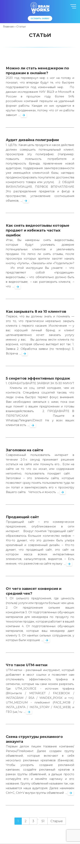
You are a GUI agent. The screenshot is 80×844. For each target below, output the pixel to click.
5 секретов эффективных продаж (38, 378)
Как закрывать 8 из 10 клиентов (36, 311)
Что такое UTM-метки (26, 665)
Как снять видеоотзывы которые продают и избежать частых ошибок (37, 230)
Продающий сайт (22, 517)
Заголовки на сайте (24, 450)
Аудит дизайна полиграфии (32, 140)
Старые (56, 821)
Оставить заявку (40, 18)
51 (43, 821)
